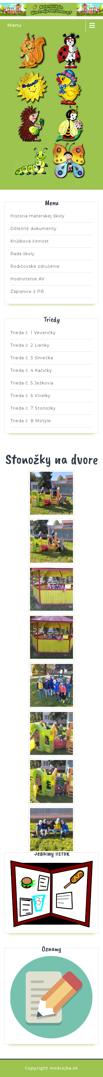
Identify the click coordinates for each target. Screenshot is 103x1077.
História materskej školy (37, 216)
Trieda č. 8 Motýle (70, 160)
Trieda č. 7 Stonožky (33, 160)
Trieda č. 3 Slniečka (33, 86)
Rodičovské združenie (35, 266)
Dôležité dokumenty (33, 228)
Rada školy (22, 253)
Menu (14, 25)
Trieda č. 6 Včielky (70, 123)
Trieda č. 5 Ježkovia (33, 123)
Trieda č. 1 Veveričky (33, 50)
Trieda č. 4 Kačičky (70, 86)
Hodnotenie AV (27, 278)
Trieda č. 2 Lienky (70, 50)
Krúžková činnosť (29, 241)
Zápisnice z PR (27, 291)
